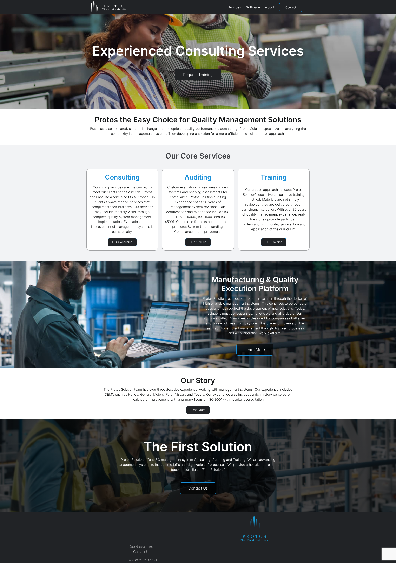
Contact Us (141, 552)
